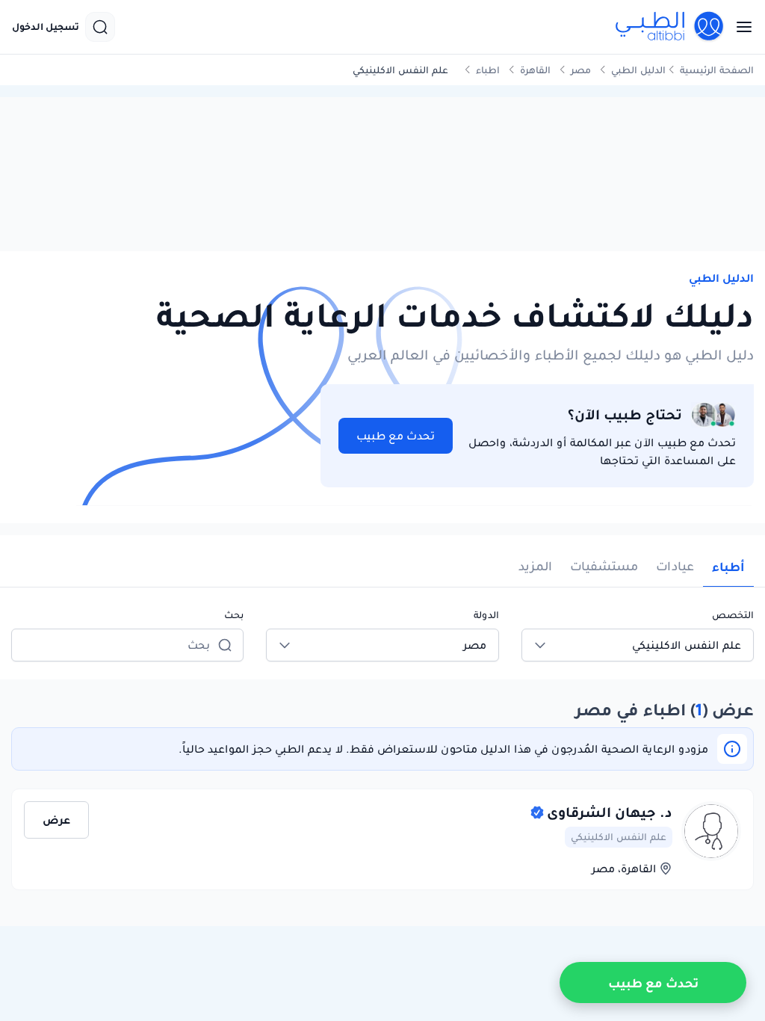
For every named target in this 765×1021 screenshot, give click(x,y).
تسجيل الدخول (45, 26)
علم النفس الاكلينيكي (618, 837)
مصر (581, 70)
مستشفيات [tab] (604, 566)
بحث (234, 615)
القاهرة (535, 70)
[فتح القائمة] (739, 27)
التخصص (733, 615)
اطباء (488, 70)
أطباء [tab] (728, 566)
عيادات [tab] (675, 566)
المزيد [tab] (535, 566)
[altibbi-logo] (670, 27)
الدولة (486, 615)
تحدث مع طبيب (395, 436)
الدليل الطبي (638, 70)
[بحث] (100, 27)
